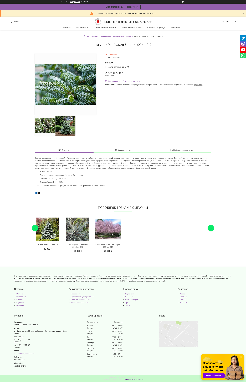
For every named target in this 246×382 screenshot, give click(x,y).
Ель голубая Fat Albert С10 (48, 245)
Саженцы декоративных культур (113, 36)
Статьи (183, 300)
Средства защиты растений (82, 297)
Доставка (183, 297)
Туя (126, 302)
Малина (19, 294)
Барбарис (129, 297)
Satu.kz (134, 377)
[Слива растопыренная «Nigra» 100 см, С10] (108, 229)
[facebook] (36, 193)
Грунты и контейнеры (80, 300)
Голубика (20, 305)
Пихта (130, 36)
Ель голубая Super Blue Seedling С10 (78, 246)
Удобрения (75, 294)
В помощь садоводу (156, 28)
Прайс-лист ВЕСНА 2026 (132, 28)
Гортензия (129, 294)
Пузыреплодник (132, 300)
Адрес (182, 294)
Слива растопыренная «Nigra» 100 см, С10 (108, 246)
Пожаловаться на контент (134, 379)
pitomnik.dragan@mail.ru (24, 353)
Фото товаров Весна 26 (106, 28)
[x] (39, 193)
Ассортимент (82, 28)
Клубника (20, 302)
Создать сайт (75, 2)
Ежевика (19, 300)
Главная (67, 28)
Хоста (127, 305)
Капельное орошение (80, 302)
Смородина (21, 297)
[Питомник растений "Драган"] (98, 22)
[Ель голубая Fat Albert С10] (48, 229)
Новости (183, 302)
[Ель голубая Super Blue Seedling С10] (78, 229)
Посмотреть (133, 7)
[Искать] (10, 21)
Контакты (175, 28)
